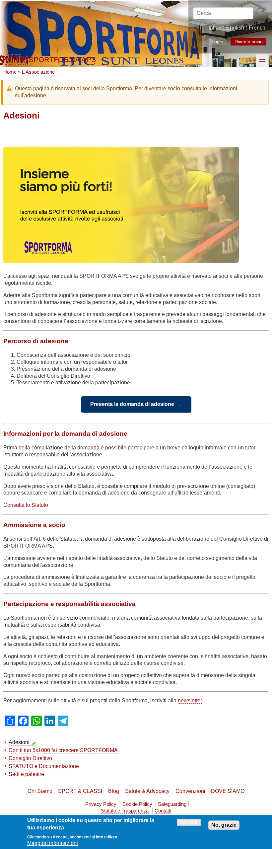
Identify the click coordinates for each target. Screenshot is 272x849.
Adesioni (19, 742)
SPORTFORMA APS (62, 59)
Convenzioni (190, 791)
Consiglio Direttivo (30, 758)
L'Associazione (38, 72)
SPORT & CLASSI (80, 791)
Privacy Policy (100, 804)
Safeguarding (172, 804)
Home (10, 72)
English (235, 28)
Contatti (163, 810)
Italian (214, 28)
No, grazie (224, 825)
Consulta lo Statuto (25, 505)
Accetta (189, 822)
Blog (113, 791)
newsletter (190, 700)
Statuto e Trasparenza (125, 810)
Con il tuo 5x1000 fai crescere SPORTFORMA (63, 750)
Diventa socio (249, 41)
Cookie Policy (137, 804)
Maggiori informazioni (52, 843)
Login (217, 41)
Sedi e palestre (26, 774)
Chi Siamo (40, 791)
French (257, 28)
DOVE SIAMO (227, 791)
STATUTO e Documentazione (44, 766)
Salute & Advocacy (147, 791)
